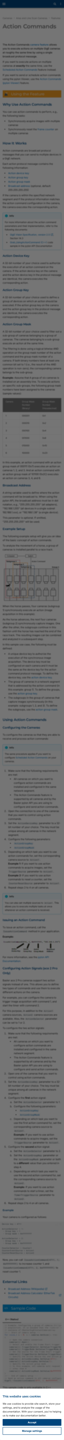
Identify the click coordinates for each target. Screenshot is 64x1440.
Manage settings (32, 1430)
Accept (32, 1422)
